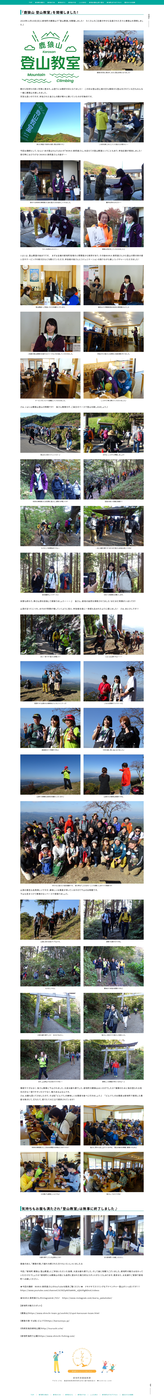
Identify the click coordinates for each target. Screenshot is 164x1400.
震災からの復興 (130, 2)
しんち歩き (82, 2)
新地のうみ (51, 2)
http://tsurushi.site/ (52, 1328)
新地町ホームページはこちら (82, 1371)
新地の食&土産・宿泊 (96, 2)
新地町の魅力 (40, 2)
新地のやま (72, 2)
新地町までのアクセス (114, 2)
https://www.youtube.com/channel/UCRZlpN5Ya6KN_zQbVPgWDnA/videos (59, 1290)
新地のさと (61, 2)
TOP (30, 2)
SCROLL (148, 16)
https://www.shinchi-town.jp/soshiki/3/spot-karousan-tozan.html (64, 1313)
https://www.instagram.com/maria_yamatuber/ (87, 1298)
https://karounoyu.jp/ (58, 1320)
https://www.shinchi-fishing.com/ (57, 1336)
